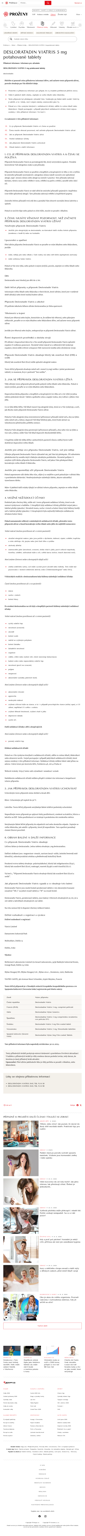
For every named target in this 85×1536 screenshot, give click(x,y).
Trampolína (33, 1449)
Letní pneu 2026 (62, 1419)
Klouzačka (47, 1449)
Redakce (42, 1474)
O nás (42, 1465)
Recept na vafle (8, 1432)
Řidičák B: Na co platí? (64, 1429)
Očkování (53, 27)
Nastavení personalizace (42, 1504)
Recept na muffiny (8, 1422)
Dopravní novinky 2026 (64, 1426)
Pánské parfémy (47, 1454)
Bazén (16, 1449)
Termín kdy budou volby (10, 1403)
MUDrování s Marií (48, 1294)
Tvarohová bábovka (8, 1429)
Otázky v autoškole (63, 1432)
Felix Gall (33, 1406)
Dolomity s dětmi (35, 1435)
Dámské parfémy (48, 1451)
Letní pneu (58, 1451)
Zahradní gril (70, 1449)
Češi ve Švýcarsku (35, 1429)
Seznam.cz (78, 3)
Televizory (74, 1451)
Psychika (22, 27)
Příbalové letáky (42, 27)
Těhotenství (31, 27)
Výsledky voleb (7, 1399)
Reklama (42, 1491)
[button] (21, 1134)
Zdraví (53, 14)
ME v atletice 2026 (63, 1403)
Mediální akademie (42, 1483)
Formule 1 (60, 1406)
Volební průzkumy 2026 (10, 1396)
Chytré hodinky (37, 1454)
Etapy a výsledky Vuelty (37, 1396)
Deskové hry (66, 1451)
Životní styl (62, 14)
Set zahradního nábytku (58, 1449)
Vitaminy (62, 27)
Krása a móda (43, 14)
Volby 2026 (6, 1393)
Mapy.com (24, 1446)
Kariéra (42, 1469)
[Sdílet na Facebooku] (77, 1105)
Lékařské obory (10, 33)
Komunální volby (8, 1409)
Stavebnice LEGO (37, 1451)
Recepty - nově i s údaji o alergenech (49, 10)
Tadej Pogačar (34, 1403)
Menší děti (44, 1121)
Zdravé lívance (7, 1426)
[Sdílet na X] (81, 1105)
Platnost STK (61, 1435)
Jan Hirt (32, 1399)
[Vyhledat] (48, 3)
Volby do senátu (8, 1406)
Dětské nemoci (27, 33)
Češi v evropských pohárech (66, 1446)
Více (78, 14)
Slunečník (40, 1449)
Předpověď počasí (33, 1446)
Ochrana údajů (42, 1478)
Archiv (42, 1487)
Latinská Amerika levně (37, 1432)
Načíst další (42, 1326)
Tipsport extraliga (62, 1399)
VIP (33, 14)
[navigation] (2, 3)
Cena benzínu (53, 1446)
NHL (58, 1409)
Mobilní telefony (26, 1451)
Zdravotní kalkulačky (65, 33)
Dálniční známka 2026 (63, 1422)
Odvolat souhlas (42, 1500)
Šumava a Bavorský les (37, 1426)
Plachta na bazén (24, 1449)
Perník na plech (7, 1435)
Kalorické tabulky (44, 33)
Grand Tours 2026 (35, 1409)
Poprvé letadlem (35, 1422)
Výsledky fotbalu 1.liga (63, 1396)
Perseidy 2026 (43, 1446)
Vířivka (77, 1449)
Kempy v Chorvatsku (36, 1419)
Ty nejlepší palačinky (9, 1419)
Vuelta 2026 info (35, 1393)
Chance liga (60, 1393)
